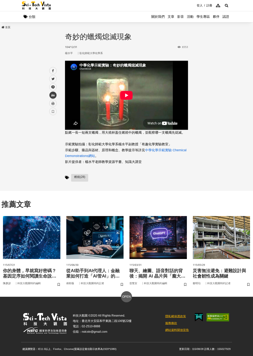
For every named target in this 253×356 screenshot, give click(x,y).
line (51, 87)
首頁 (7, 27)
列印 (53, 103)
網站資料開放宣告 (177, 330)
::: (194, 5)
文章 (171, 17)
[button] (226, 5)
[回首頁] (36, 5)
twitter (53, 79)
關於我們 (158, 17)
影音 (180, 17)
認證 (225, 17)
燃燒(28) (79, 176)
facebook (53, 70)
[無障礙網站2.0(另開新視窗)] (218, 317)
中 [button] (52, 95)
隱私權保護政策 (175, 316)
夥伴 (216, 17)
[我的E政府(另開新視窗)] (199, 317)
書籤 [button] (53, 111)
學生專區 (203, 17)
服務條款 (171, 323)
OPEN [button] (126, 296)
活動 (190, 17)
